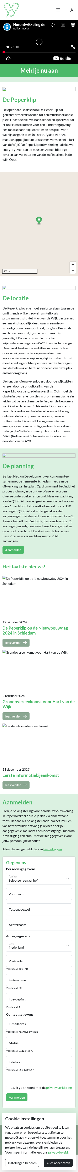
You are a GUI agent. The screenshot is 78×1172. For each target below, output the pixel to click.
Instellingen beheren (22, 1163)
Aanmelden (13, 550)
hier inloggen (52, 849)
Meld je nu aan (39, 70)
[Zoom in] (73, 265)
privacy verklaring (59, 1087)
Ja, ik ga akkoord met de (41, 1087)
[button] (58, 10)
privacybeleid (58, 1152)
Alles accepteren (58, 1163)
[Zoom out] (73, 271)
